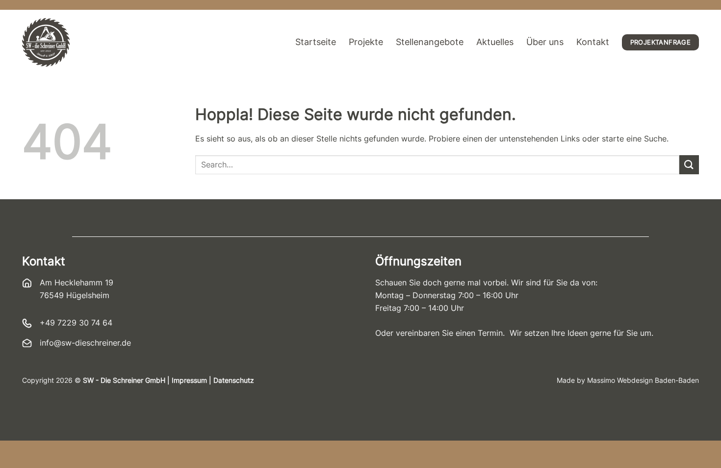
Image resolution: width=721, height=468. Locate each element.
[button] (21, 446)
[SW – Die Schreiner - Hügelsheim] (46, 42)
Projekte (366, 42)
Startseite (315, 42)
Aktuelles (495, 42)
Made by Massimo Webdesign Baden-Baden (628, 380)
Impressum (189, 380)
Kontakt (592, 42)
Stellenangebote (430, 42)
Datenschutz (233, 380)
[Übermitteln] (689, 164)
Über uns (545, 42)
